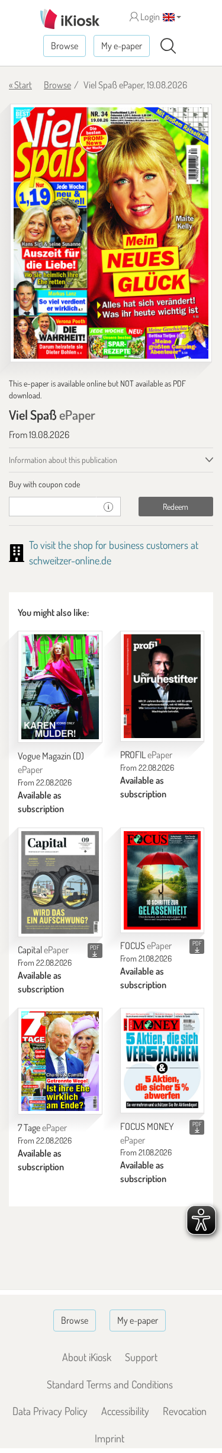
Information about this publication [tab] (63, 460)
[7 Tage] (60, 1061)
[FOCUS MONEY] (162, 1060)
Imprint (109, 1438)
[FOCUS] (162, 880)
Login (149, 17)
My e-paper (121, 46)
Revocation (185, 1410)
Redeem (175, 507)
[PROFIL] (162, 686)
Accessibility (125, 1410)
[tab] (111, 484)
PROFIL (146, 755)
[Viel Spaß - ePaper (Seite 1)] (111, 233)
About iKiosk (86, 1356)
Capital (43, 950)
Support (141, 1356)
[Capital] (60, 882)
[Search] (168, 46)
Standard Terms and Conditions (110, 1384)
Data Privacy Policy (50, 1410)
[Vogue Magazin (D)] (60, 687)
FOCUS (146, 945)
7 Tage (42, 1127)
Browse (64, 46)
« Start (20, 85)
